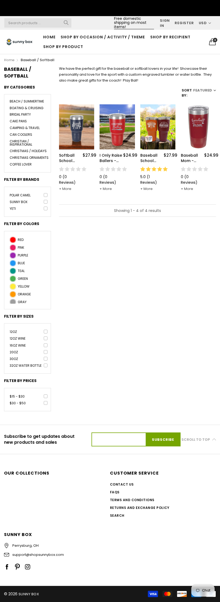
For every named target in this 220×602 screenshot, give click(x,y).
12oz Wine (17, 338)
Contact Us (122, 484)
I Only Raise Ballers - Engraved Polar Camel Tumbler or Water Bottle (111, 158)
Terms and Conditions (132, 500)
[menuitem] (49, 37)
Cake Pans (18, 121)
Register (184, 22)
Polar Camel (20, 195)
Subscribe (163, 439)
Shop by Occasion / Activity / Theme (103, 37)
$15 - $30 (17, 396)
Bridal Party (20, 114)
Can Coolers (21, 134)
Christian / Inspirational (21, 143)
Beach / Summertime (27, 102)
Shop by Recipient (170, 37)
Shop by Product (63, 46)
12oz (13, 331)
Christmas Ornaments (29, 157)
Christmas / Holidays (28, 151)
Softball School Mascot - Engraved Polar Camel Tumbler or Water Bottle (70, 158)
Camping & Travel (25, 128)
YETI (13, 208)
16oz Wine (18, 345)
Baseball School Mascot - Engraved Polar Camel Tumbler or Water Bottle (151, 158)
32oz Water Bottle (26, 365)
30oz (14, 359)
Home (49, 37)
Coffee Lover (21, 164)
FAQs (115, 492)
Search (117, 515)
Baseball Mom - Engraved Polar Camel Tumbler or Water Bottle (192, 158)
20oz (14, 352)
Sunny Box (18, 202)
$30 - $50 (18, 403)
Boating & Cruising (26, 108)
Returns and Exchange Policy (140, 507)
